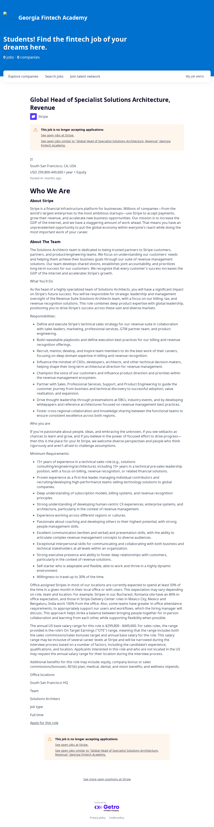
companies (23, 76)
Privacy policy (98, 817)
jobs (54, 76)
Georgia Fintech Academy (52, 17)
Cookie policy (116, 817)
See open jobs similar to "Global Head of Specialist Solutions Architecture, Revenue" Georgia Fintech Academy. (106, 143)
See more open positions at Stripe (107, 779)
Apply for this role (44, 723)
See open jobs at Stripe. (57, 135)
